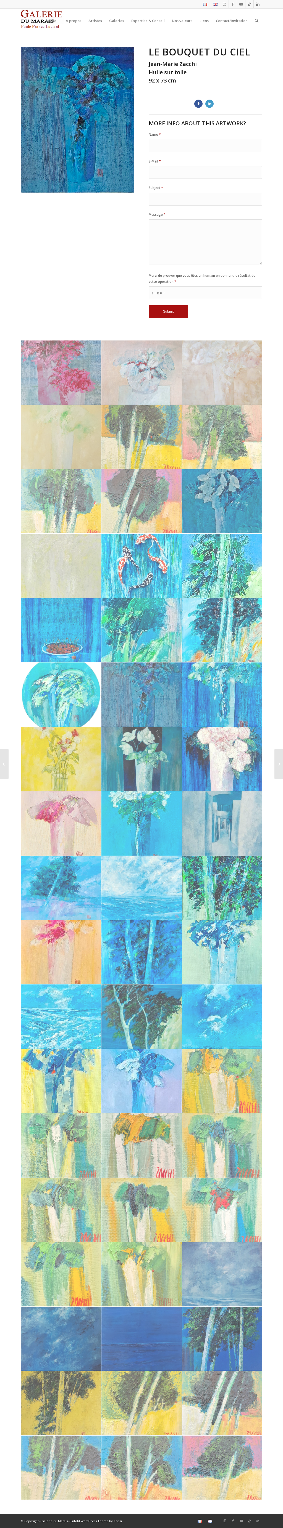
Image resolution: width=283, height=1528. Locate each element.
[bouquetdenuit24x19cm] (141, 1081)
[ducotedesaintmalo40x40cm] (61, 1016)
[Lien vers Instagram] (225, 4)
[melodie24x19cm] (222, 566)
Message (157, 214)
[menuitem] (205, 4)
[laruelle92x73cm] (222, 823)
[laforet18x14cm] (222, 888)
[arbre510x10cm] (141, 1403)
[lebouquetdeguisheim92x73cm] (141, 759)
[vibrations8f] (61, 372)
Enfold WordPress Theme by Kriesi (96, 1521)
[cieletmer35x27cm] (222, 1016)
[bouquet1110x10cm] (141, 1210)
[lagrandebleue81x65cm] (141, 888)
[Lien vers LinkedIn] (258, 4)
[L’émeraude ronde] (4, 764)
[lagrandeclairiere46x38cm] (61, 888)
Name (155, 134)
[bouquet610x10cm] (222, 1210)
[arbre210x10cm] (61, 501)
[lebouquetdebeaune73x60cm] (222, 759)
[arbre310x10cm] (222, 437)
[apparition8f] (222, 372)
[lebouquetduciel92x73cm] (141, 694)
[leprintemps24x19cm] (141, 630)
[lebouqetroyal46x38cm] (141, 823)
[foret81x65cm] (141, 952)
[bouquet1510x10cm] (61, 1145)
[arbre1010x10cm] (61, 1468)
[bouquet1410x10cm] (141, 1145)
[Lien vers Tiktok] (249, 4)
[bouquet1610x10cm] (222, 1081)
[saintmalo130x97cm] (222, 1274)
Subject (156, 187)
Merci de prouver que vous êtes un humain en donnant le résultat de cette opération (202, 278)
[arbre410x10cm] (141, 437)
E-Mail (155, 161)
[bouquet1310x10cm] (222, 1145)
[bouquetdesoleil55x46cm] (61, 437)
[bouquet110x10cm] (141, 1274)
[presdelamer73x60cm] (222, 1339)
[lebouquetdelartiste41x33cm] (222, 694)
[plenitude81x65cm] (141, 566)
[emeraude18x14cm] (222, 952)
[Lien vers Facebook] (233, 4)
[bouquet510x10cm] (61, 1274)
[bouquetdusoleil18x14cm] (61, 1081)
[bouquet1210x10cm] (61, 1210)
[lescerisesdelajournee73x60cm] (61, 630)
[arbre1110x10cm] (141, 1468)
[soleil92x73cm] (61, 566)
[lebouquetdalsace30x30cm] (61, 823)
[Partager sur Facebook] (198, 104)
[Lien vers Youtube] (241, 4)
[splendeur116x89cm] (222, 501)
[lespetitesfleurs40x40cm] (141, 372)
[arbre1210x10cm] (222, 1468)
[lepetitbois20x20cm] (222, 630)
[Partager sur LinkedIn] (209, 104)
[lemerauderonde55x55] (61, 694)
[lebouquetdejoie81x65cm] (61, 759)
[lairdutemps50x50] (61, 1403)
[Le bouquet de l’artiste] (278, 764)
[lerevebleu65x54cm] (141, 1339)
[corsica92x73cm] (141, 1016)
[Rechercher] (256, 21)
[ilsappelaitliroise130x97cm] (61, 1339)
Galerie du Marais (54, 1521)
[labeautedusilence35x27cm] (61, 952)
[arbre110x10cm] (141, 501)
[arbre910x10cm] (222, 1403)
